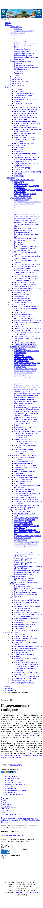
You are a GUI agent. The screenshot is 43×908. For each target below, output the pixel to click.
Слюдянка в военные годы (24, 31)
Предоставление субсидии (24, 574)
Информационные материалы (25, 622)
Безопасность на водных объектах (27, 612)
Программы (18, 208)
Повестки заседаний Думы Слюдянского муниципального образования (25, 139)
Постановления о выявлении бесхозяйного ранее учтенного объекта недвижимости (25, 441)
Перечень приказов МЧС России (26, 600)
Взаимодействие (11, 632)
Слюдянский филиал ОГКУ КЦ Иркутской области (26, 165)
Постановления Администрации (26, 186)
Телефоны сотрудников (23, 103)
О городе (8, 25)
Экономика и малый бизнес (24, 343)
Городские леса (20, 349)
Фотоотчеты (18, 71)
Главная (8, 23)
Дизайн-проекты (20, 69)
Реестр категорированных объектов (27, 288)
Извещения (18, 244)
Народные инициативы (23, 314)
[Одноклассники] (5, 772)
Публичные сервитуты (22, 481)
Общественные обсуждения (24, 552)
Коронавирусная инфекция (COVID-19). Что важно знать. (28, 615)
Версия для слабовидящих (12, 814)
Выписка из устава (21, 119)
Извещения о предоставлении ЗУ (26, 506)
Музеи (16, 47)
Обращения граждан (17, 634)
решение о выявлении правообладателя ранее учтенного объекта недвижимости (27, 493)
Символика (14, 35)
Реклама (17, 425)
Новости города (16, 79)
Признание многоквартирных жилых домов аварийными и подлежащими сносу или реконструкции (25, 372)
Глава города (19, 91)
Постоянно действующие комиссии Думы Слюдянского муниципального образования (27, 131)
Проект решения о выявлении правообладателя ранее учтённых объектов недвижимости (26, 421)
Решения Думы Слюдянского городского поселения (25, 195)
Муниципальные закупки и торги (22, 240)
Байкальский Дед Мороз (23, 55)
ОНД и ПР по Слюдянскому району (27, 172)
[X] (11, 772)
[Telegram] (14, 772)
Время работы (19, 97)
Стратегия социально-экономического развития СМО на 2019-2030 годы (27, 333)
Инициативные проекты (23, 461)
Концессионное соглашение (24, 248)
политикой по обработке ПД (27, 892)
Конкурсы (18, 242)
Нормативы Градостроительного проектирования (26, 352)
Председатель (19, 147)
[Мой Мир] (8, 772)
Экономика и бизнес (17, 304)
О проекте (18, 63)
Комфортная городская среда (20, 61)
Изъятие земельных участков (25, 497)
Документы (18, 73)
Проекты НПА (19, 188)
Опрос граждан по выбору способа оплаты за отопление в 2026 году (27, 571)
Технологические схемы (23, 230)
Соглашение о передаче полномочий (28, 588)
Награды (17, 596)
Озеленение (18, 473)
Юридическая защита (18, 576)
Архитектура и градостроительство (23, 347)
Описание (18, 37)
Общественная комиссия (23, 65)
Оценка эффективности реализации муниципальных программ (27, 203)
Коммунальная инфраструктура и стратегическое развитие (22, 509)
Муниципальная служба (23, 590)
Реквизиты (18, 101)
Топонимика (19, 355)
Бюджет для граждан (22, 298)
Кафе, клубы (19, 59)
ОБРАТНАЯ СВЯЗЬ (8, 808)
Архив (16, 75)
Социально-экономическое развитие (27, 328)
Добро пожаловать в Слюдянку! (26, 43)
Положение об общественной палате (28, 646)
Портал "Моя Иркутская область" (22, 683)
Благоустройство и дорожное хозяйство (24, 455)
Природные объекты (22, 49)
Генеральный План (21, 429)
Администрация (16, 89)
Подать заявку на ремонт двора (26, 67)
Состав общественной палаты (25, 648)
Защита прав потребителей (24, 578)
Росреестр (18, 170)
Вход (3, 812)
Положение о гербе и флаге (24, 39)
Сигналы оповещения (22, 626)
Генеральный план (21, 184)
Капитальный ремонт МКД (24, 514)
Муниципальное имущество (24, 479)
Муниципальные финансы (20, 290)
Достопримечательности (23, 45)
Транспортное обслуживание (25, 465)
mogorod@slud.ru (7, 755)
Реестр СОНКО (20, 326)
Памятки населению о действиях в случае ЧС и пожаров (27, 607)
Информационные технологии (25, 594)
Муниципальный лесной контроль (27, 264)
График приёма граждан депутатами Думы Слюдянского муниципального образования (27, 125)
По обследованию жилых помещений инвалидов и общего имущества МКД (26, 526)
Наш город (18, 29)
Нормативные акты (21, 200)
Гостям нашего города (18, 41)
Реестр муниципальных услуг (25, 228)
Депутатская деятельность (24, 143)
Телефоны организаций (18, 85)
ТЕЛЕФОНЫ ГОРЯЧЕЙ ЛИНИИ (27, 677)
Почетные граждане (17, 33)
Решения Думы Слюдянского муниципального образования (25, 116)
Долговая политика (21, 294)
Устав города (19, 182)
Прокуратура (19, 176)
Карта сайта (5, 810)
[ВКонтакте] (2, 772)
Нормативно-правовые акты (25, 624)
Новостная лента (16, 83)
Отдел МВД (18, 174)
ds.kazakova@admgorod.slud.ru (12, 757)
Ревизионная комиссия (18, 145)
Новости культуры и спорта (20, 81)
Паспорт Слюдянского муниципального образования (25, 317)
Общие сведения (16, 27)
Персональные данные (22, 586)
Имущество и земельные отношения (23, 477)
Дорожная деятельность (23, 463)
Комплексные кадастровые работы (27, 499)
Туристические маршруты (24, 53)
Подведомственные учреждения (26, 99)
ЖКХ (16, 516)
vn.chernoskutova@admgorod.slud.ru (28, 755)
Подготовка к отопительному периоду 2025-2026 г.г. (25, 559)
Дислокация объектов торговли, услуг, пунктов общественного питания (26, 308)
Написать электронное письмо (25, 638)
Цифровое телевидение (23, 475)
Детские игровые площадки (24, 471)
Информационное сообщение (25, 427)
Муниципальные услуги (19, 212)
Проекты (17, 206)
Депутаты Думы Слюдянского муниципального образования (25, 112)
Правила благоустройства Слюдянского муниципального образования (25, 451)
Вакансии (4, 798)
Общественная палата (18, 640)
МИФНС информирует (23, 168)
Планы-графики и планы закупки (26, 246)
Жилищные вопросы (22, 512)
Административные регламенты (26, 214)
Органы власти (15, 155)
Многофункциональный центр (25, 238)
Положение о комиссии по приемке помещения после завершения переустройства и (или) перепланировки (27, 434)
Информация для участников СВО (23, 679)
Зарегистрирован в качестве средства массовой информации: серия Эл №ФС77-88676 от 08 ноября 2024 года (20, 820)
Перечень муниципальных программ (28, 320)
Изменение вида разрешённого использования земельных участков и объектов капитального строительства (27, 380)
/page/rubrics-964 (29, 735)
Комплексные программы (24, 359)
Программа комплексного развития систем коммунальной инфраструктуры (27, 538)
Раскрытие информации (23, 522)
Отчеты (17, 210)
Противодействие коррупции (25, 121)
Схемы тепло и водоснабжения (26, 518)
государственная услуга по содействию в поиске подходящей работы (27, 339)
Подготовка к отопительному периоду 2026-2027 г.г (25, 563)
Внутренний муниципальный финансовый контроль (25, 285)
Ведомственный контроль (24, 282)
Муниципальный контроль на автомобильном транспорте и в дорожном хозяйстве (26, 278)
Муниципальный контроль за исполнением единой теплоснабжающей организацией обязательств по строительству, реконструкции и (26, 270)
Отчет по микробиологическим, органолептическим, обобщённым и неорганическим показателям (27, 548)
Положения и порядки (22, 300)
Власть (7, 87)
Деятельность (10, 178)
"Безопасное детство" (22, 610)
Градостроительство (21, 361)
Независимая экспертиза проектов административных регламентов (27, 217)
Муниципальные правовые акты (22, 180)
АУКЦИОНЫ (19, 483)
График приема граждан (23, 636)
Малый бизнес (19, 312)
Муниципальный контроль (20, 250)
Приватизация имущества (24, 489)
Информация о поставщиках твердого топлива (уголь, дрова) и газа (27, 532)
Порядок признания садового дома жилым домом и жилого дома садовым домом (27, 365)
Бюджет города (19, 292)
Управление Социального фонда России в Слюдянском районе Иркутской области (26, 160)
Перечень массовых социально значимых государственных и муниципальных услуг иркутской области (26, 223)
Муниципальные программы (21, 198)
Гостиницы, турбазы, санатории (26, 57)
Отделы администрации (23, 95)
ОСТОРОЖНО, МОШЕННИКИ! (26, 630)
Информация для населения (24, 520)
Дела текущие (15, 77)
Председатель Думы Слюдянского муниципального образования (27, 108)
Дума (12, 105)
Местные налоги (20, 296)
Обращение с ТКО (21, 469)
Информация (19, 151)
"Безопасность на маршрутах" (25, 345)
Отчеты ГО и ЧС (20, 628)
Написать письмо (20, 135)
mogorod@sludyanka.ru (14, 835)
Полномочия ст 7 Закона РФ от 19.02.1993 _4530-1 (25, 674)
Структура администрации (24, 93)
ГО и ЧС (13, 598)
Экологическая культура (23, 357)
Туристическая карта (22, 51)
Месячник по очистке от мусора (26, 467)
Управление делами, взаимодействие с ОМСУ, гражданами (24, 583)
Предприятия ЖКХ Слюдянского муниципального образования (26, 543)
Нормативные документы (24, 650)
